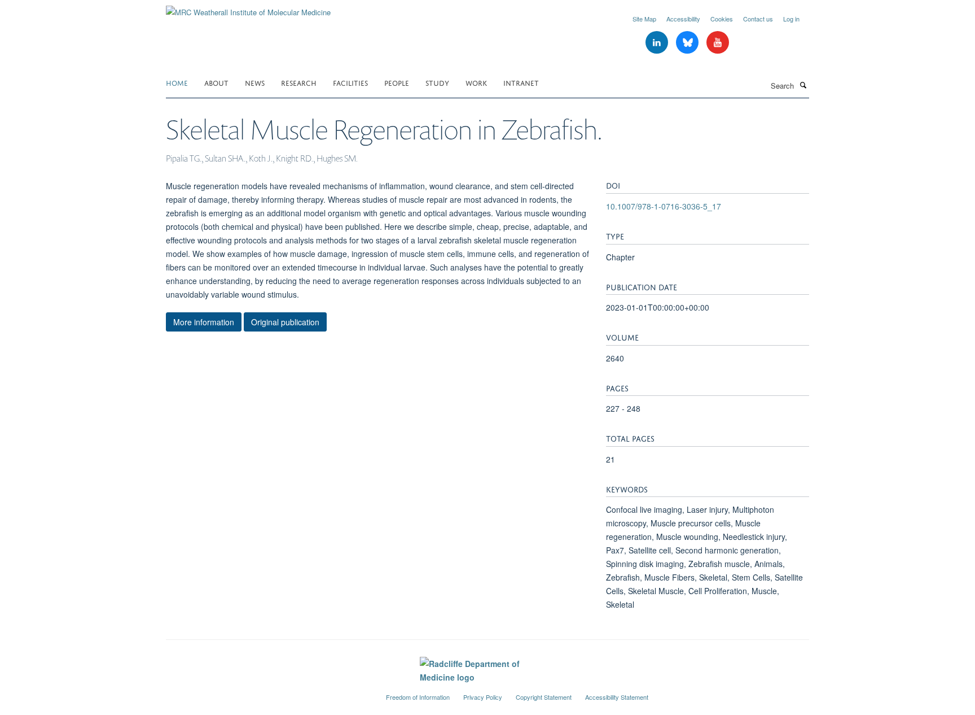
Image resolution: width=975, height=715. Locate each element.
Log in (791, 18)
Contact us (758, 18)
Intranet (521, 82)
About (216, 82)
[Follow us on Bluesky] (688, 42)
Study (437, 82)
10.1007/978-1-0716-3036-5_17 (663, 206)
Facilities (350, 82)
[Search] (803, 85)
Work (476, 82)
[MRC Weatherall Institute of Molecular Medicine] (248, 8)
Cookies (721, 18)
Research (299, 82)
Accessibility (683, 18)
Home (177, 82)
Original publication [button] (285, 322)
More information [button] (203, 322)
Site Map (644, 18)
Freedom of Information (418, 696)
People (396, 82)
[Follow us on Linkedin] (657, 42)
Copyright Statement (544, 696)
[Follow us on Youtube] (717, 42)
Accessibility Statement (616, 696)
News (255, 82)
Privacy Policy (482, 696)
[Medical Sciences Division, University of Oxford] (267, 692)
